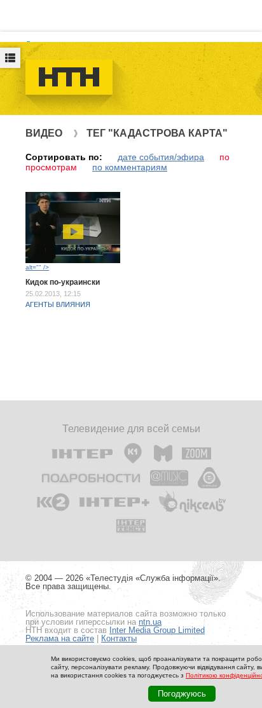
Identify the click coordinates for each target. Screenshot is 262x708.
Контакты (119, 638)
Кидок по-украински (62, 282)
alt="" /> (37, 267)
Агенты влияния (57, 304)
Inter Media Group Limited (157, 630)
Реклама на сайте (59, 638)
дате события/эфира (161, 157)
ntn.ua (150, 622)
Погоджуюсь (182, 693)
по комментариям (129, 167)
